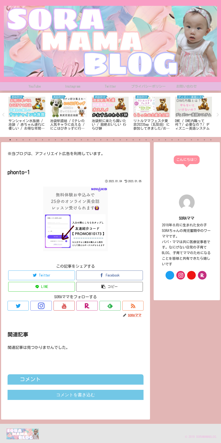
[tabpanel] (26, 114)
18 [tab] (120, 140)
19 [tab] (127, 140)
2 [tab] (16, 140)
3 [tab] (23, 140)
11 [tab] (75, 140)
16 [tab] (107, 140)
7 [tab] (49, 140)
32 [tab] (211, 140)
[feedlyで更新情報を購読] (110, 306)
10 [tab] (68, 140)
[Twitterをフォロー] (18, 306)
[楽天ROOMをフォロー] (87, 306)
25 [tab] (165, 140)
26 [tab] (172, 140)
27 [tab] (178, 140)
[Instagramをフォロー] (41, 306)
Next (218, 115)
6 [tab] (42, 140)
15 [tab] (101, 140)
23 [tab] (152, 140)
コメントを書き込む (75, 394)
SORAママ (186, 218)
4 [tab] (29, 140)
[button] (109, 287)
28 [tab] (185, 140)
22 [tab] (146, 140)
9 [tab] (62, 140)
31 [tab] (204, 140)
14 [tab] (94, 140)
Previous (3, 115)
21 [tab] (139, 140)
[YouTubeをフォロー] (64, 306)
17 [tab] (114, 140)
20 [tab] (133, 140)
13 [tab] (88, 140)
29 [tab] (191, 140)
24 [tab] (159, 140)
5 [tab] (36, 140)
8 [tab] (55, 140)
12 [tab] (81, 140)
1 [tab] (10, 140)
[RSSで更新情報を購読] (133, 306)
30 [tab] (198, 140)
